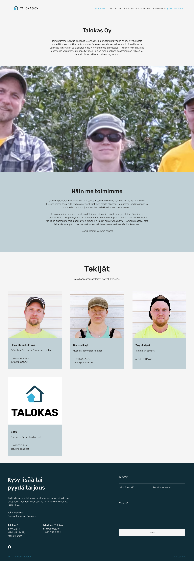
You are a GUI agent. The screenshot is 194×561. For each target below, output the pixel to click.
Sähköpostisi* (126, 487)
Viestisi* (123, 503)
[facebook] (9, 547)
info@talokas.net (19, 361)
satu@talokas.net (20, 448)
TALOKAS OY (29, 8)
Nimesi (123, 477)
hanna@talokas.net (83, 362)
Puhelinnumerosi (162, 487)
